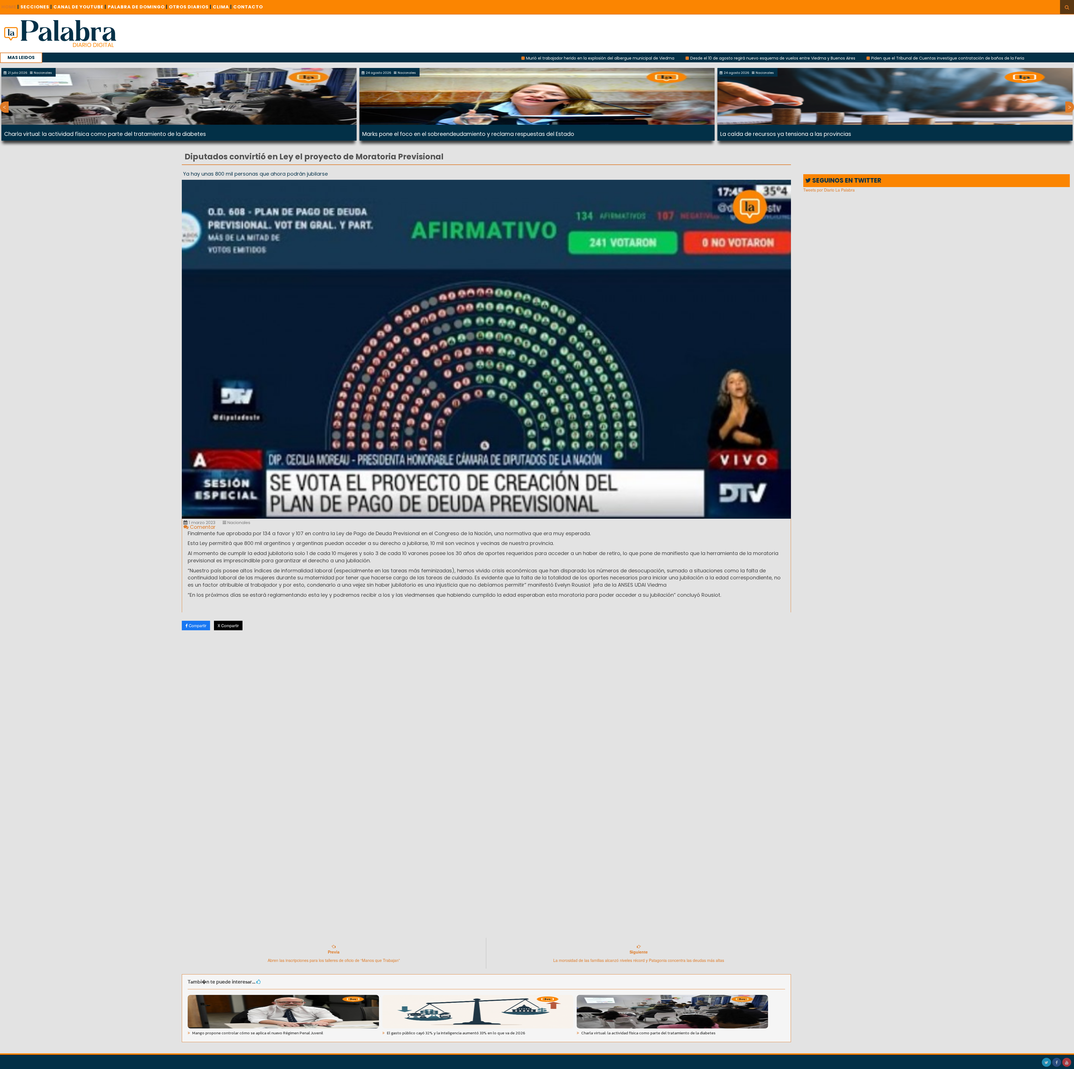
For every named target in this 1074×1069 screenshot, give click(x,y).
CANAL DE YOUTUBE (79, 7)
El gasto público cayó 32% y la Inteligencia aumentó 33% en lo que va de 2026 (455, 1033)
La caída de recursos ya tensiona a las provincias (785, 134)
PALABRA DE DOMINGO (138, 7)
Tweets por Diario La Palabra (829, 190)
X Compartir (228, 625)
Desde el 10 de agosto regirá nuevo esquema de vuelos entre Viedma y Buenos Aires (677, 58)
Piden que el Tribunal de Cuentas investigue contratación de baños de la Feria (852, 58)
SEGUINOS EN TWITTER (846, 180)
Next (1069, 107)
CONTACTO (248, 7)
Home (10, 7)
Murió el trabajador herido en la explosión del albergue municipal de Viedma (505, 58)
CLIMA (222, 7)
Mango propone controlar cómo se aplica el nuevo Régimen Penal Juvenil (257, 1033)
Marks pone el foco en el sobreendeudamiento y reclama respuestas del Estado (468, 134)
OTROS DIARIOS (190, 7)
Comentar (202, 526)
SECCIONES (36, 7)
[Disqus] (486, 708)
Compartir (197, 625)
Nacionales (238, 522)
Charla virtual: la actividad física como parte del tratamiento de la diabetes (105, 134)
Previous (4, 107)
